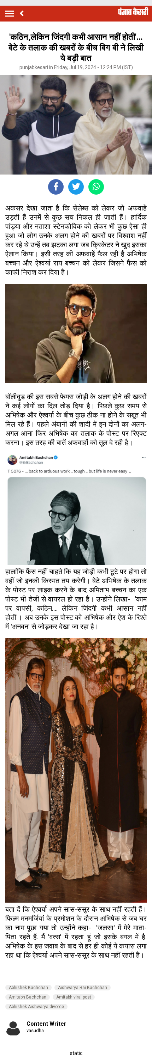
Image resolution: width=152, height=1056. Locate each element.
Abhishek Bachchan (28, 987)
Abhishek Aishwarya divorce (36, 1006)
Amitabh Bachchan (27, 997)
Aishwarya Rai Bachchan (82, 987)
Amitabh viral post (73, 997)
